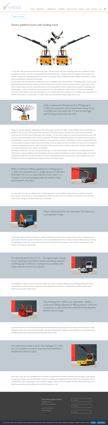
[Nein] (106, 422)
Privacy (75, 412)
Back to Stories (18, 16)
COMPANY (61, 9)
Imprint (75, 406)
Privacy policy (101, 422)
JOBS (87, 9)
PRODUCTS (40, 9)
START (33, 9)
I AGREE (93, 422)
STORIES (81, 9)
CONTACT (94, 9)
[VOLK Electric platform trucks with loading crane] (54, 67)
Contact (75, 400)
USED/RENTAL (51, 9)
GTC (101, 9)
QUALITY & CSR (72, 9)
